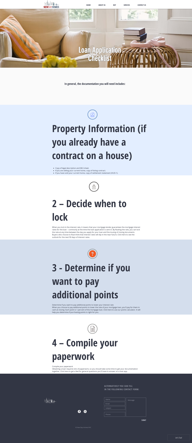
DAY (50, 7)
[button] (96, 38)
